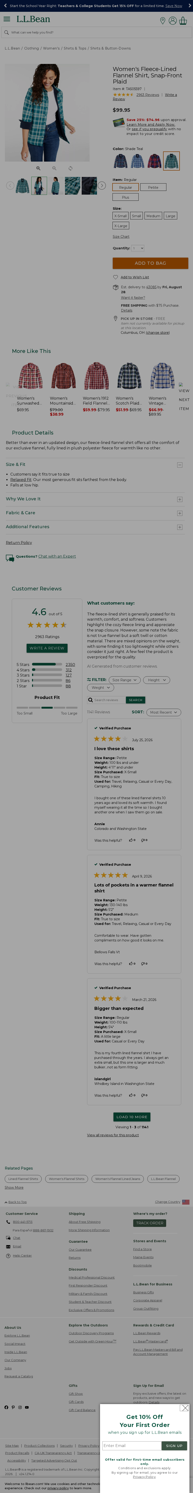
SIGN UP (174, 1446)
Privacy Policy (144, 1477)
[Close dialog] (184, 1408)
